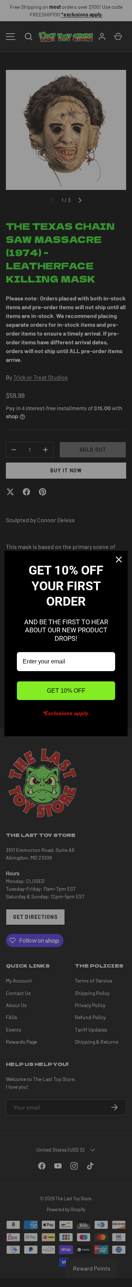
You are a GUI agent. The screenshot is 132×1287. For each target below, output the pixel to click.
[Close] (119, 559)
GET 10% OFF (66, 691)
